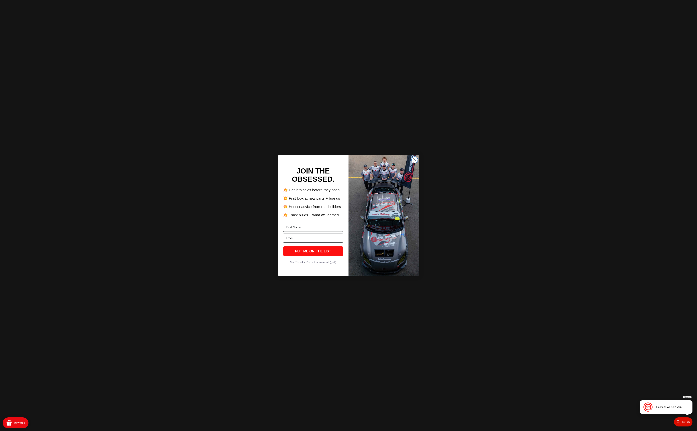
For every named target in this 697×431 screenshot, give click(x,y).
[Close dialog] (414, 160)
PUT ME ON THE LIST (313, 251)
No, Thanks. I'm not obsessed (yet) (313, 262)
